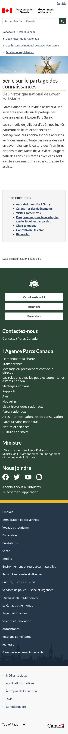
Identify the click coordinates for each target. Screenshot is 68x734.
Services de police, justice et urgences (27, 590)
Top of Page (10, 724)
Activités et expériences (20, 52)
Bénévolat (23, 234)
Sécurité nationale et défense (22, 574)
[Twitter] (16, 478)
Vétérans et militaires (16, 637)
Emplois (7, 512)
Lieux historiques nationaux (22, 38)
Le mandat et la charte (18, 359)
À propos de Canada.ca (21, 691)
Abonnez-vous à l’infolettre (22, 487)
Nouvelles (9, 401)
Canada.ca (9, 32)
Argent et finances (14, 613)
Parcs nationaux (14, 411)
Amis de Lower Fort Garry (33, 204)
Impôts (7, 559)
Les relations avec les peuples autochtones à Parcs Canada (33, 379)
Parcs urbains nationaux (20, 422)
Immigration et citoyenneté (20, 520)
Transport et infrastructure (20, 598)
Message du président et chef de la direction (27, 371)
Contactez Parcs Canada (20, 338)
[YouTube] (28, 478)
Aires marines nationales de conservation (32, 416)
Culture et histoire (15, 432)
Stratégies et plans (15, 386)
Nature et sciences (15, 427)
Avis (5, 396)
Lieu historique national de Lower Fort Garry (32, 45)
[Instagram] (39, 478)
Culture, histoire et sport (18, 582)
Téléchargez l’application (20, 492)
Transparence (12, 364)
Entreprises (10, 535)
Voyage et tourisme (15, 527)
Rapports (9, 391)
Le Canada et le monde (17, 605)
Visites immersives (28, 213)
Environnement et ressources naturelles (29, 566)
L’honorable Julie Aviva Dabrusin (31, 453)
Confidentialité (16, 707)
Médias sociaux (16, 675)
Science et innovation (16, 621)
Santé (6, 551)
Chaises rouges (26, 225)
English (61, 3)
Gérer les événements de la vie (22, 652)
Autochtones (11, 629)
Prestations (10, 543)
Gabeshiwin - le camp (30, 230)
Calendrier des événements (34, 208)
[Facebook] (5, 478)
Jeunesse (8, 644)
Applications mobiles (20, 683)
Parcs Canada (27, 32)
